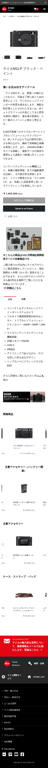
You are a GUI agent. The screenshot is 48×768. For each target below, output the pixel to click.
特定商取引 (9, 729)
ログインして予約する (24, 200)
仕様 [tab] (23, 299)
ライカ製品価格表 (12, 710)
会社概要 (8, 741)
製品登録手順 (10, 716)
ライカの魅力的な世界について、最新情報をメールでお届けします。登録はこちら (27, 646)
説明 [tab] (10, 299)
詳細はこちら (14, 288)
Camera (11, 16)
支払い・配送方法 (12, 697)
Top (4, 16)
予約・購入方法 (11, 691)
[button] (45, 57)
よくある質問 (10, 703)
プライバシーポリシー (14, 735)
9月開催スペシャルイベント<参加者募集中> (18, 3)
